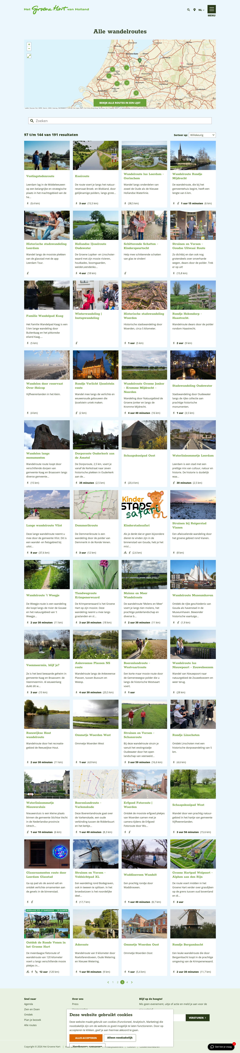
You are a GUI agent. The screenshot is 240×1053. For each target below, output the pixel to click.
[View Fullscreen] (29, 56)
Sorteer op (181, 135)
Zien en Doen (32, 1009)
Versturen (196, 1017)
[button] (109, 76)
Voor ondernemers (75, 1046)
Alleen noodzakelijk (120, 1037)
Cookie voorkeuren (150, 1046)
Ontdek (28, 1014)
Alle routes (30, 1025)
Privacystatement (114, 1046)
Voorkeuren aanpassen (87, 1046)
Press (75, 1004)
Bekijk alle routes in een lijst (120, 102)
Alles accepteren (86, 1038)
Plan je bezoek (32, 1019)
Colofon (131, 1046)
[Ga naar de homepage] (56, 9)
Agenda (28, 1004)
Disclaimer (95, 1046)
